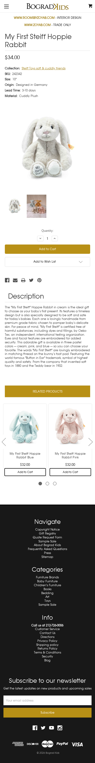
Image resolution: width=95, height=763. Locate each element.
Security (47, 656)
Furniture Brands (47, 577)
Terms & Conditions (47, 652)
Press (47, 553)
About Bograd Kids (47, 545)
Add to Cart (25, 472)
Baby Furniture (47, 581)
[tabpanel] (25, 440)
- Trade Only (47, 25)
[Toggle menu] (6, 6)
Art (47, 597)
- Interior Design (47, 18)
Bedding (47, 593)
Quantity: (48, 230)
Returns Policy (47, 648)
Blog (47, 660)
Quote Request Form (47, 537)
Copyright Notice (47, 529)
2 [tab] (47, 483)
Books (47, 589)
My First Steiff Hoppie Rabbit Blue (25, 455)
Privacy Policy (47, 641)
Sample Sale (47, 541)
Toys (47, 601)
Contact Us (47, 633)
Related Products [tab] (47, 391)
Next (90, 442)
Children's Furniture (47, 585)
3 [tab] (54, 483)
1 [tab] (40, 483)
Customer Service (47, 629)
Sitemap (47, 557)
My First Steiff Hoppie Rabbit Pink (70, 455)
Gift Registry (47, 533)
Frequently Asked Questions (47, 549)
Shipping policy (47, 645)
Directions (47, 637)
